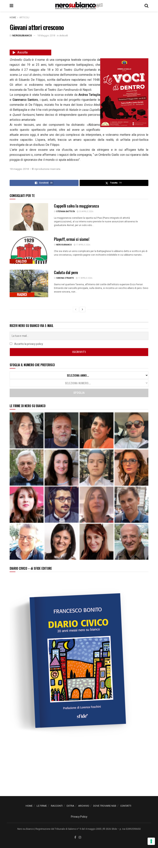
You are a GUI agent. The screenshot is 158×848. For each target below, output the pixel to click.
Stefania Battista (65, 211)
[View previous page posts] (76, 309)
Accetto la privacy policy (28, 344)
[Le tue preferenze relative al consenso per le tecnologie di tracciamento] (151, 841)
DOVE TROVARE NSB (104, 806)
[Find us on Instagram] (80, 837)
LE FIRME (42, 806)
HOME (29, 806)
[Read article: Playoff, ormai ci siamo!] (29, 250)
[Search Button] (146, 6)
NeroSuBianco (22, 35)
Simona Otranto (65, 278)
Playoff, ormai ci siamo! (71, 239)
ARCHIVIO (83, 806)
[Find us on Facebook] (75, 837)
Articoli (24, 17)
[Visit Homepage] (79, 6)
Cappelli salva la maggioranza (76, 206)
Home (13, 17)
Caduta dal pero (66, 272)
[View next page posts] (82, 309)
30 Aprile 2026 (86, 211)
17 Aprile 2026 (83, 244)
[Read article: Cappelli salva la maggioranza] (29, 217)
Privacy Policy (79, 817)
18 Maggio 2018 (46, 35)
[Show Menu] (11, 6)
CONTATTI (125, 806)
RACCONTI (57, 806)
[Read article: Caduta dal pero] (29, 283)
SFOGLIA (79, 393)
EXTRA (70, 806)
